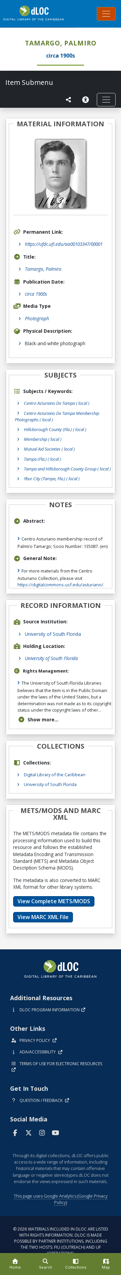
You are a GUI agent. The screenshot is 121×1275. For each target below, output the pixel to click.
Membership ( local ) (43, 439)
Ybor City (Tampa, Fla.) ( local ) (52, 479)
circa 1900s (36, 294)
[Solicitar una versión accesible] (86, 99)
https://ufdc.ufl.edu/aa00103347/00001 (64, 244)
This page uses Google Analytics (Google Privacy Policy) (61, 1199)
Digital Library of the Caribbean (54, 775)
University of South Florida (53, 634)
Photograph (37, 318)
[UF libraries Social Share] (68, 99)
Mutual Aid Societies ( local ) (49, 449)
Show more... (43, 719)
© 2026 (60, 1241)
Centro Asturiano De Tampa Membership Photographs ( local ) (57, 416)
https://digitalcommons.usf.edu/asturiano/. (60, 585)
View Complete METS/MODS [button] (53, 901)
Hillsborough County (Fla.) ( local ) (55, 429)
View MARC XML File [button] (43, 917)
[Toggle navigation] (106, 14)
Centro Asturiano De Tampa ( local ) (56, 403)
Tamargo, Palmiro (43, 269)
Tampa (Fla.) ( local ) (42, 459)
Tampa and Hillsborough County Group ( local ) (67, 469)
